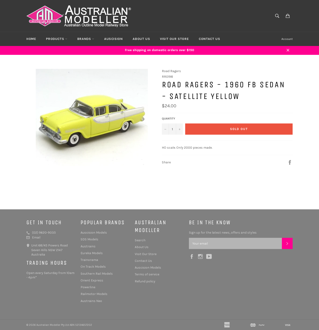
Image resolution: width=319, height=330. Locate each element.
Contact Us (209, 39)
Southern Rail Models (97, 274)
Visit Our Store (174, 39)
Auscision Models (94, 233)
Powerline (88, 287)
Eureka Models (92, 253)
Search (140, 240)
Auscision (113, 39)
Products (55, 39)
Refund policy (145, 281)
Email (36, 237)
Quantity (168, 118)
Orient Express (92, 280)
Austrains (88, 246)
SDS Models (89, 239)
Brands (84, 39)
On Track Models (93, 267)
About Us (141, 39)
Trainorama (89, 260)
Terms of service (147, 274)
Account (287, 39)
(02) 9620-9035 (44, 233)
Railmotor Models (94, 294)
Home (31, 39)
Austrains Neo (91, 301)
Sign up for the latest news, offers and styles (223, 233)
